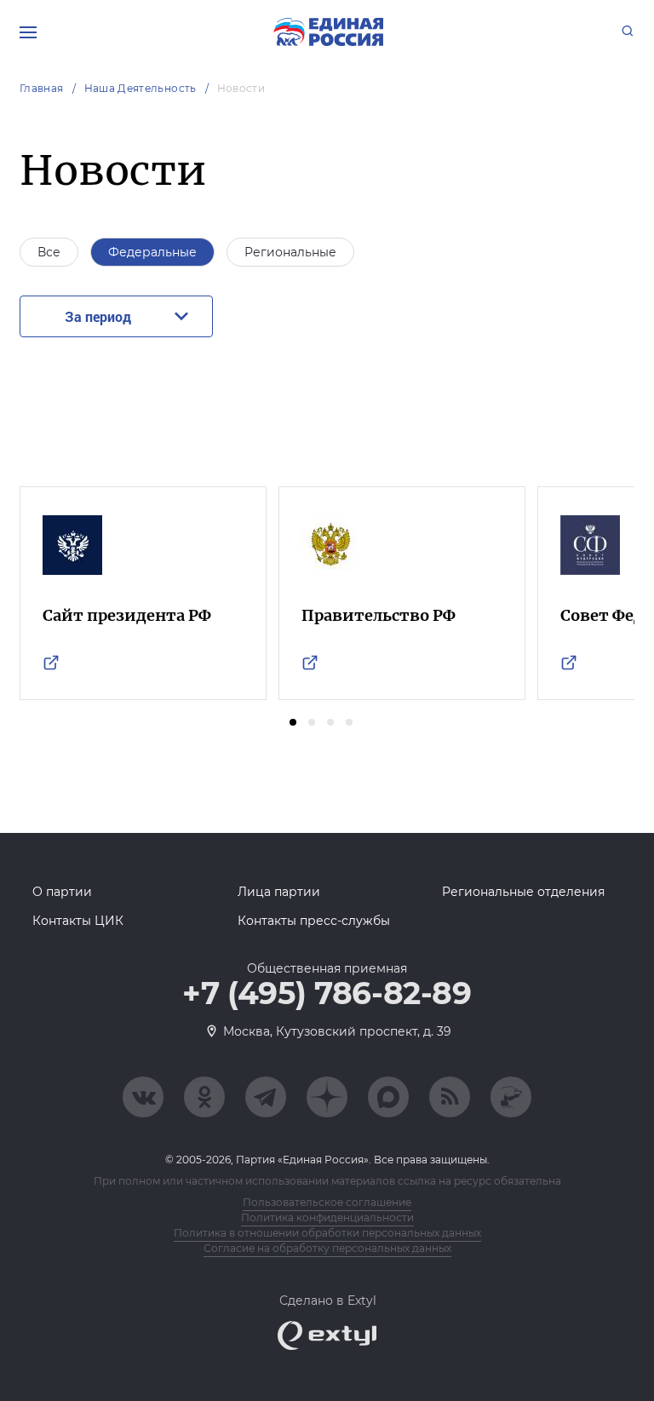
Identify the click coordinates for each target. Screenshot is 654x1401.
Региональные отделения (523, 891)
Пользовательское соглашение (327, 1202)
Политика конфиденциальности (327, 1217)
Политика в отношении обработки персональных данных (327, 1232)
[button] (293, 722)
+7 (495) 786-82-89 (327, 994)
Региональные (290, 252)
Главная (42, 88)
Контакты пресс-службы (314, 920)
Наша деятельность (140, 88)
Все (48, 252)
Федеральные (152, 252)
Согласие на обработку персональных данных (327, 1248)
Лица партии (279, 891)
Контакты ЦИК (77, 920)
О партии (62, 891)
